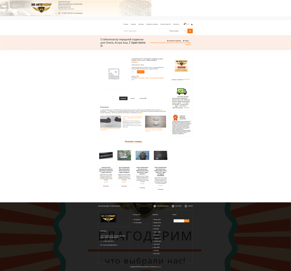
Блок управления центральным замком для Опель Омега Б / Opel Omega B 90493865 (160, 171)
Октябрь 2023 (157, 241)
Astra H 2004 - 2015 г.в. (143, 78)
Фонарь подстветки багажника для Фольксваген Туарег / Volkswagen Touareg (153, 130)
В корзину (141, 72)
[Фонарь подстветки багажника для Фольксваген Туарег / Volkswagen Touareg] (155, 122)
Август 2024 (157, 226)
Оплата (190, 206)
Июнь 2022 (156, 253)
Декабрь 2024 (157, 222)
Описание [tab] (123, 98)
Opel (151, 78)
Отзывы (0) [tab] (143, 98)
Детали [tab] (133, 98)
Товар (186, 41)
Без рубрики (137, 219)
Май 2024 (156, 229)
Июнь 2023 (157, 247)
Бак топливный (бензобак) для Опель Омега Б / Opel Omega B (124, 170)
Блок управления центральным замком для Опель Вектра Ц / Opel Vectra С (142, 171)
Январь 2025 (157, 219)
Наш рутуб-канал (163, 206)
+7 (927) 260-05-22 (108, 241)
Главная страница (174, 41)
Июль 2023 (157, 244)
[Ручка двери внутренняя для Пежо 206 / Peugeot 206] (110, 122)
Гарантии (178, 206)
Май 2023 (156, 250)
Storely (159, 267)
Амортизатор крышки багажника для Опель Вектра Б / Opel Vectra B (106, 170)
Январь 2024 (157, 238)
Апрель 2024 (157, 232)
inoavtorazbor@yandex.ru (110, 245)
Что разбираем (138, 222)
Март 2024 (156, 235)
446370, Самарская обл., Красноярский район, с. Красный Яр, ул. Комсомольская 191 (113, 236)
